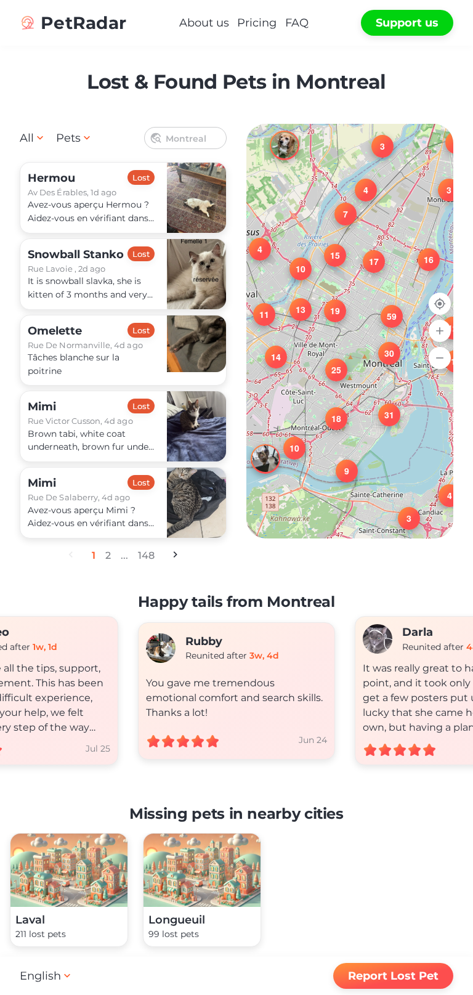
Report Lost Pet (393, 976)
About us (204, 23)
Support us (407, 23)
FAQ (297, 23)
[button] (441, 182)
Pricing (257, 23)
